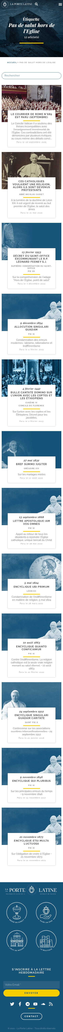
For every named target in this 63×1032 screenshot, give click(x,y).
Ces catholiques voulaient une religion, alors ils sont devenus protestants (31, 186)
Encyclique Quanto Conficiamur (31, 648)
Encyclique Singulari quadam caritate (32, 717)
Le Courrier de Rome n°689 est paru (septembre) (31, 116)
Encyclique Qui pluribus (31, 780)
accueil (12, 62)
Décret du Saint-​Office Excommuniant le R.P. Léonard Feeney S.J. (31, 258)
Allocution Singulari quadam (31, 328)
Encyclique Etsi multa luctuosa (31, 842)
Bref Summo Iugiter (31, 464)
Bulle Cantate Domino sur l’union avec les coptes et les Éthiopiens (31, 395)
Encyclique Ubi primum (31, 586)
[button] (60, 4)
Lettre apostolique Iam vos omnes (31, 522)
